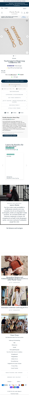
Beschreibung (14, 91)
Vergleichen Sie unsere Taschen (14, 363)
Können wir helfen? (14, 377)
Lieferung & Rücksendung (14, 94)
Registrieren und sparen (14, 372)
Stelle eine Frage (14, 108)
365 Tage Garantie (14, 97)
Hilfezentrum (14, 345)
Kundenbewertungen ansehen (10, 135)
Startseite (14, 58)
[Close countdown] (27, 17)
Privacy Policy (14, 366)
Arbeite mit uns (14, 359)
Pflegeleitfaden (14, 356)
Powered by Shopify (14, 393)
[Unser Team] (14, 323)
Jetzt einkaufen (14, 282)
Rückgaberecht (14, 354)
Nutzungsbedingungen (14, 349)
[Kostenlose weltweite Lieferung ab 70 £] (14, 296)
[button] (26, 20)
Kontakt (6, 8)
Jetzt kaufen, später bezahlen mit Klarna (14, 101)
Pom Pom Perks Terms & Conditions (14, 352)
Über (2, 8)
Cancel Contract (14, 368)
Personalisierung (14, 361)
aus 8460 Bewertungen (10, 149)
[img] (15, 148)
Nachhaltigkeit (14, 105)
